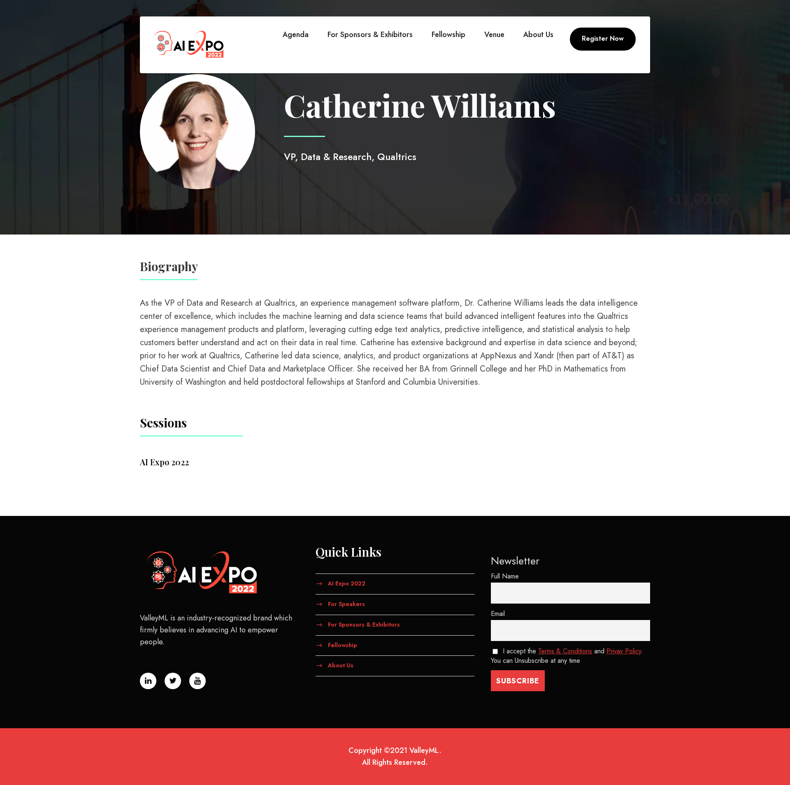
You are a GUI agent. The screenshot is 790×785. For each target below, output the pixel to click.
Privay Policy (623, 651)
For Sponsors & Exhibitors (370, 34)
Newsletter (515, 561)
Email (498, 613)
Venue (494, 34)
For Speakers (346, 604)
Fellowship (448, 34)
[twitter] (771, 366)
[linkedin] (771, 383)
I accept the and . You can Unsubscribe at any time (567, 655)
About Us (538, 34)
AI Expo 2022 (346, 583)
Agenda (296, 34)
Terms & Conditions (565, 651)
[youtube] (771, 350)
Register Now (603, 38)
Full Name (505, 576)
